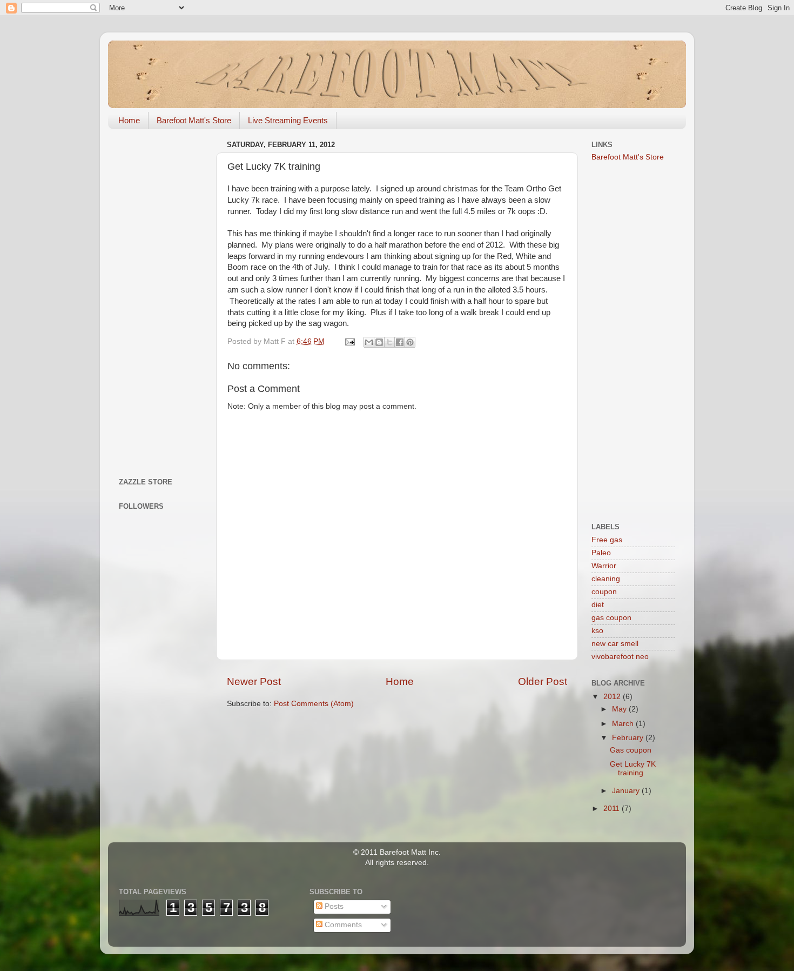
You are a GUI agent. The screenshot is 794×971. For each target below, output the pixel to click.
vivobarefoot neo (620, 657)
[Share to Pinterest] (410, 342)
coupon (604, 592)
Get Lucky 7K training (633, 768)
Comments (342, 925)
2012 (613, 697)
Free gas (606, 540)
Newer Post (254, 681)
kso (597, 631)
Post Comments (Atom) (314, 704)
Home (129, 120)
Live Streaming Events (288, 120)
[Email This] (369, 342)
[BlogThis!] (379, 342)
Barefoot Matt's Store (194, 120)
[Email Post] (349, 341)
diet (597, 605)
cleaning (605, 579)
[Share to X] (389, 342)
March (624, 724)
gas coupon (611, 618)
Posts (333, 906)
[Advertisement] (161, 299)
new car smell (614, 644)
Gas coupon (630, 750)
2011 (612, 808)
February (628, 738)
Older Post (542, 681)
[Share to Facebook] (399, 342)
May (620, 709)
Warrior (603, 566)
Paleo (601, 553)
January (627, 791)
